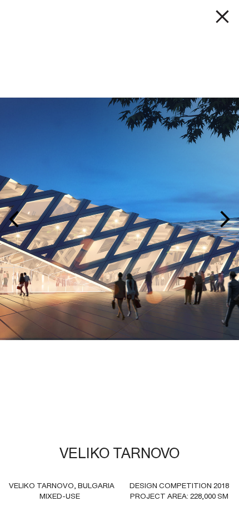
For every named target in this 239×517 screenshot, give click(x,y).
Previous (68, 219)
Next (170, 219)
